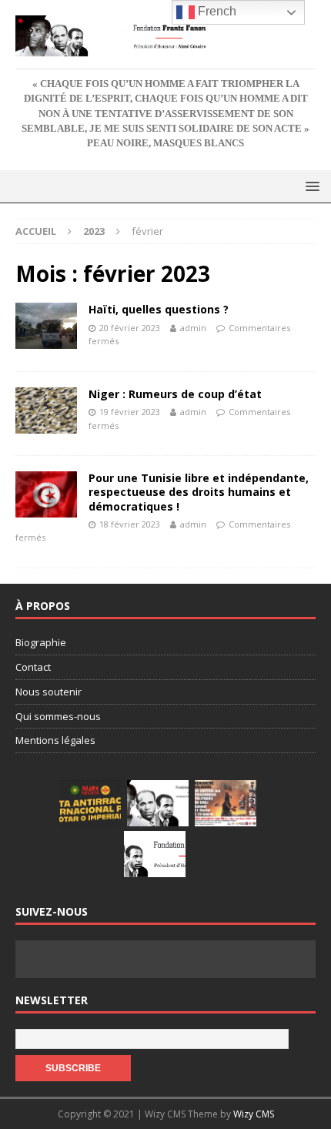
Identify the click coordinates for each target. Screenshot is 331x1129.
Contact (33, 667)
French (215, 11)
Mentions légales (55, 740)
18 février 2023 (129, 524)
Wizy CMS (253, 1114)
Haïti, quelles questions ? (159, 309)
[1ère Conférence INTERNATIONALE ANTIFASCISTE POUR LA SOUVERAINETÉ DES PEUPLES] (90, 803)
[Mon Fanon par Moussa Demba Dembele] (155, 854)
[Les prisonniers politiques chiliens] (225, 803)
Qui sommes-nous (58, 716)
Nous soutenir (48, 692)
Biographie (40, 642)
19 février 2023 (129, 411)
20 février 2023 (129, 327)
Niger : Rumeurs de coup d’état (175, 394)
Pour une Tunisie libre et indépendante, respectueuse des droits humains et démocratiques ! (199, 492)
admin (193, 327)
